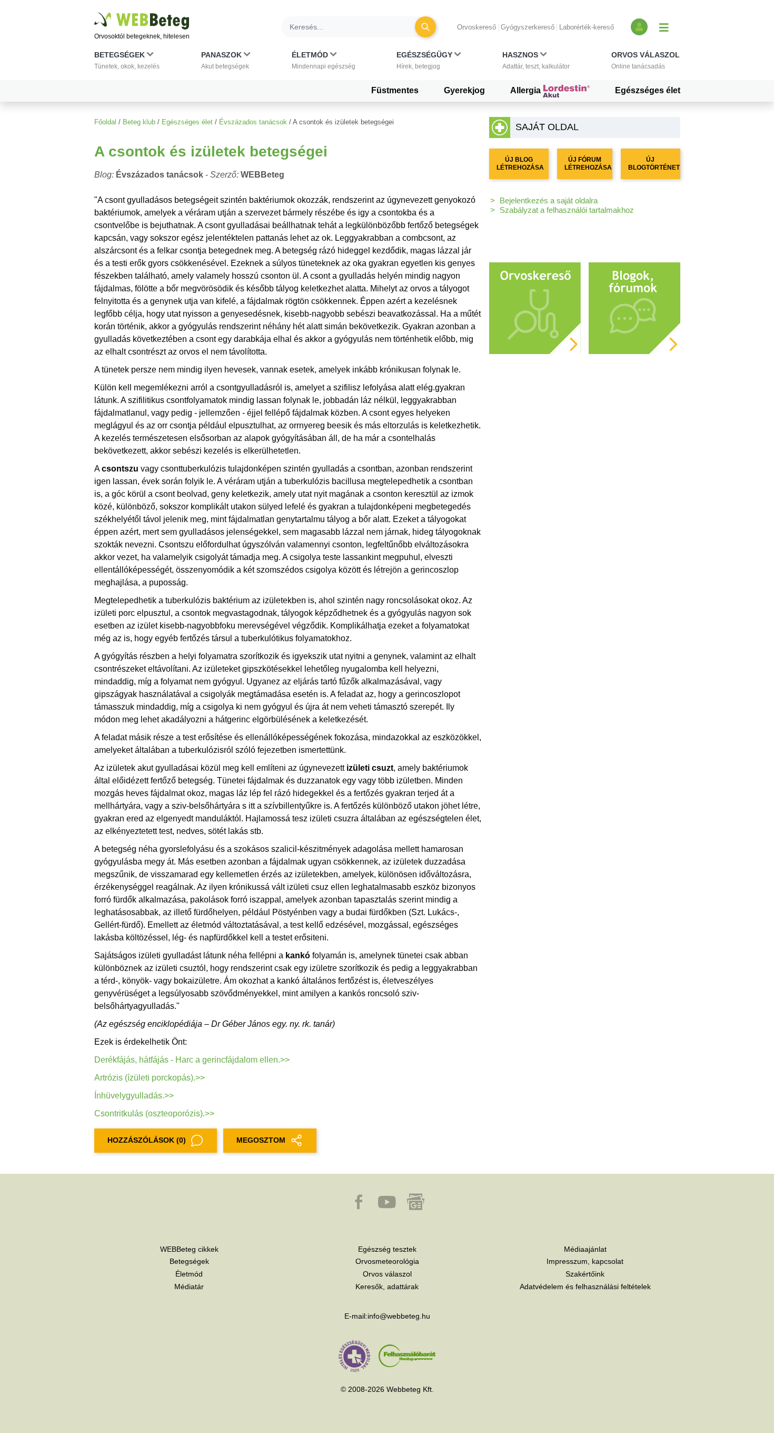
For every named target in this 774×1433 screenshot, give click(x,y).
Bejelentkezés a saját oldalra (549, 200)
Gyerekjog (464, 90)
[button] (127, 63)
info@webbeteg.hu (399, 1316)
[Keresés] (425, 26)
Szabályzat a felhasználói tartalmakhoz (567, 209)
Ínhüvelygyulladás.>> (134, 1095)
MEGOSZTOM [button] (260, 1140)
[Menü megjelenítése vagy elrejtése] (664, 27)
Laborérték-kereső (586, 27)
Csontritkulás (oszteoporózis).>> (154, 1113)
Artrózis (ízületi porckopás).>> (149, 1077)
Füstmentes (395, 90)
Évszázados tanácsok (253, 122)
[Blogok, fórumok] (634, 307)
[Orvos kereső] (535, 307)
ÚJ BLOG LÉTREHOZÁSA (520, 163)
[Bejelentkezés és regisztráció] (639, 26)
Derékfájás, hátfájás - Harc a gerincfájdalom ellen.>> (192, 1059)
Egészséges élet (647, 90)
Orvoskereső (476, 27)
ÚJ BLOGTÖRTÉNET (654, 163)
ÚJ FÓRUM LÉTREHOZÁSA (588, 163)
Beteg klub (139, 122)
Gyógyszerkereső (527, 27)
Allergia (526, 90)
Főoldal (105, 122)
